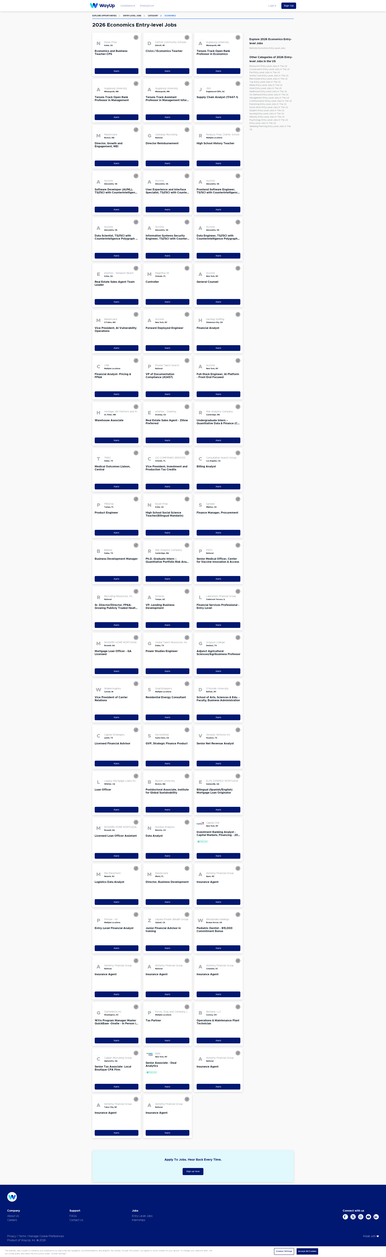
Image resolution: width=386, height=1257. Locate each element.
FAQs (73, 1216)
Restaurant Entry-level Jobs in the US (268, 66)
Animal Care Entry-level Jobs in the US (268, 76)
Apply (116, 71)
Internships (138, 1220)
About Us (13, 1216)
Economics (170, 16)
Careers (12, 1220)
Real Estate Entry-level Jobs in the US (268, 79)
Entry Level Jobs (142, 1216)
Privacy (11, 1236)
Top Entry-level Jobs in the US (264, 82)
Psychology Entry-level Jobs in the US (268, 120)
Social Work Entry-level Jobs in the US (268, 107)
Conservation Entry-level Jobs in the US (269, 69)
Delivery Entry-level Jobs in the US (266, 117)
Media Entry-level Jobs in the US (265, 85)
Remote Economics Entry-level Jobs (267, 48)
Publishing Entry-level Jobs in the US (267, 104)
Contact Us (76, 1220)
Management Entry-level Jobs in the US (269, 98)
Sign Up (289, 6)
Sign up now (193, 1171)
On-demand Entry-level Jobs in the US (268, 95)
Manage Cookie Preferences (46, 1236)
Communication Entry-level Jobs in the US (270, 101)
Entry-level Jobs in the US (262, 123)
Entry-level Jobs (132, 16)
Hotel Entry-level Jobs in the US (265, 88)
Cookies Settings (284, 1251)
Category (153, 16)
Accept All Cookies (307, 1251)
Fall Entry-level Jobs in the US (264, 73)
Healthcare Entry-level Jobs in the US (268, 92)
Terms (22, 1236)
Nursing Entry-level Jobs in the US (266, 114)
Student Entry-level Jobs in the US (266, 111)
